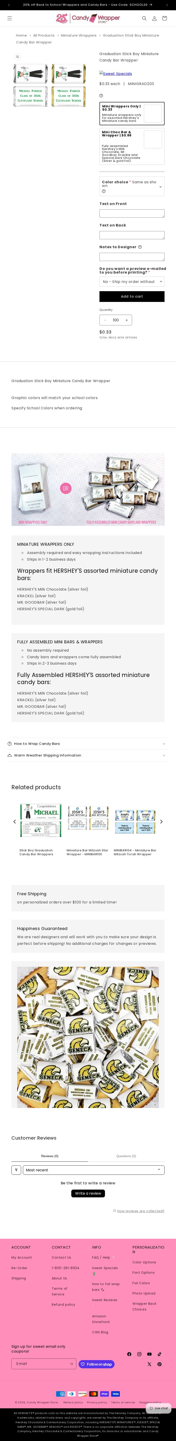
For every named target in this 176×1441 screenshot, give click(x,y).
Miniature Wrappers (79, 35)
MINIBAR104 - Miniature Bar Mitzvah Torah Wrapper (135, 852)
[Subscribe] (71, 1363)
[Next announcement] (167, 5)
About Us (59, 1278)
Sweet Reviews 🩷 (104, 1303)
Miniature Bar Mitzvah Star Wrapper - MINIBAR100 (87, 852)
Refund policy (63, 1304)
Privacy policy (97, 1402)
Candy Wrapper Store (42, 1402)
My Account (21, 1257)
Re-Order (19, 1268)
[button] (10, 18)
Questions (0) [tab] (126, 1156)
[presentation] (14, 821)
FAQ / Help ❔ (103, 1257)
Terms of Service (60, 1291)
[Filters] (16, 1170)
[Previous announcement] (9, 5)
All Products (44, 35)
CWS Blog (100, 1332)
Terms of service (123, 1402)
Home (21, 35)
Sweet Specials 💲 (105, 1271)
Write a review (88, 1193)
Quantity (106, 310)
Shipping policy (150, 1402)
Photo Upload (143, 1293)
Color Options (144, 1262)
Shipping (18, 1278)
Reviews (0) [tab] (49, 1156)
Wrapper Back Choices (144, 1306)
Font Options (143, 1272)
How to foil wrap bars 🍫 (106, 1287)
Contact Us (61, 1257)
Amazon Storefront (101, 1319)
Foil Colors (141, 1283)
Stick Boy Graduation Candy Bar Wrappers (36, 852)
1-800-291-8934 (65, 1268)
